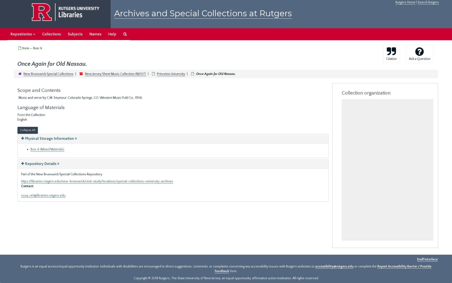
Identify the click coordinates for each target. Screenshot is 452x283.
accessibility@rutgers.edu (334, 266)
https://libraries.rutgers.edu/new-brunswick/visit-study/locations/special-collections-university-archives (97, 181)
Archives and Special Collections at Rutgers (203, 13)
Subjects (75, 34)
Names (95, 34)
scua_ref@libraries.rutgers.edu (43, 195)
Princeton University (171, 74)
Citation (391, 59)
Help (112, 34)
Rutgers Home (406, 2)
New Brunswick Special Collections (48, 74)
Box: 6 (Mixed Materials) (47, 149)
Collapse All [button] (27, 130)
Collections (51, 34)
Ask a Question (419, 59)
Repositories (22, 34)
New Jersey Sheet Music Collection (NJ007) (115, 74)
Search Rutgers (428, 2)
